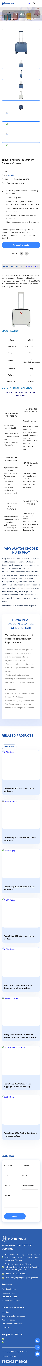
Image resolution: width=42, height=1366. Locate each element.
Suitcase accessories (11, 1300)
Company (8, 1185)
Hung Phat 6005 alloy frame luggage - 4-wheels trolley (18, 986)
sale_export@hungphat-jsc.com (24, 1277)
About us (5, 1312)
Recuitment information (12, 1323)
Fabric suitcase (8, 1293)
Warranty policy (31, 266)
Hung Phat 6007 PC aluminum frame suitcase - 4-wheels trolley (20, 1035)
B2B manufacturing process (13, 1316)
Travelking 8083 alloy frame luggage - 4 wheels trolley (17, 1085)
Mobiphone (9, 1175)
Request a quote (21, 245)
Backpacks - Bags (9, 1297)
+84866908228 (19, 1274)
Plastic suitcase (9, 1289)
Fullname (8, 1165)
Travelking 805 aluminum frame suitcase (19, 937)
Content (8, 1195)
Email (25, 1175)
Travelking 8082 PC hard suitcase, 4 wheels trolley (20, 1134)
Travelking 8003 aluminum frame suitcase (20, 838)
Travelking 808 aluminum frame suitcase (19, 789)
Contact (5, 1327)
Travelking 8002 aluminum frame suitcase (19, 888)
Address (25, 1165)
